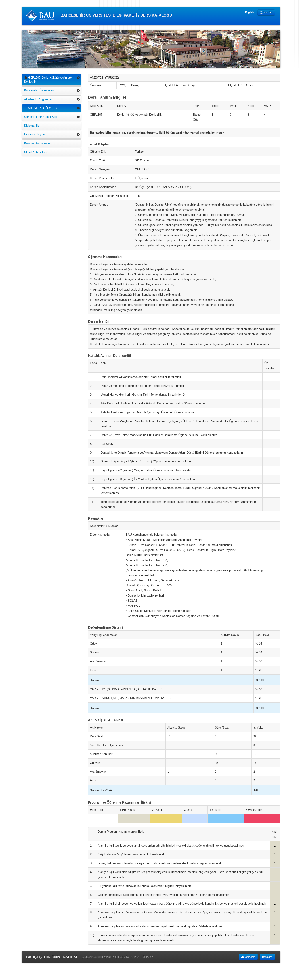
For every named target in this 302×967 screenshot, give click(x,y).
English (249, 12)
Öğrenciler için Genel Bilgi (40, 116)
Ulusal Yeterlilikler (35, 152)
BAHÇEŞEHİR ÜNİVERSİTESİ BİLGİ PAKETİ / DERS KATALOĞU (115, 15)
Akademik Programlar (38, 99)
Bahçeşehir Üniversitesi (39, 90)
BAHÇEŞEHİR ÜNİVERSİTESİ (51, 957)
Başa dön (267, 957)
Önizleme (249, 957)
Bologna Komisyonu (37, 143)
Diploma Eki (32, 125)
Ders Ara (267, 12)
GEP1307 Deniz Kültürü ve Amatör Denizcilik (48, 79)
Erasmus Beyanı (35, 134)
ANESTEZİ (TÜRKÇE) (42, 108)
